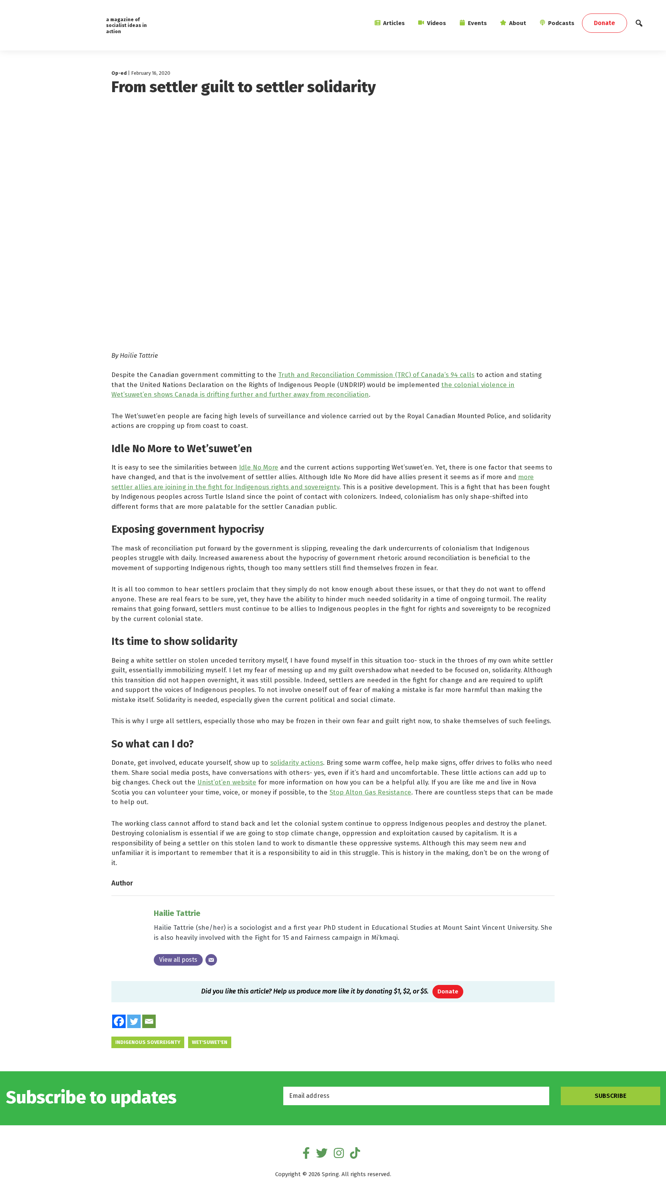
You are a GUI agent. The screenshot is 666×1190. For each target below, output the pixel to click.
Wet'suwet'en (209, 1042)
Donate (447, 991)
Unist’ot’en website (226, 782)
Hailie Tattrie (177, 913)
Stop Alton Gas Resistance (370, 792)
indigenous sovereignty (147, 1042)
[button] (639, 25)
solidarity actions (296, 763)
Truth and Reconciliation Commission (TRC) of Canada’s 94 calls (376, 375)
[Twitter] (134, 1021)
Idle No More (258, 467)
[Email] (211, 960)
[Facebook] (119, 1021)
